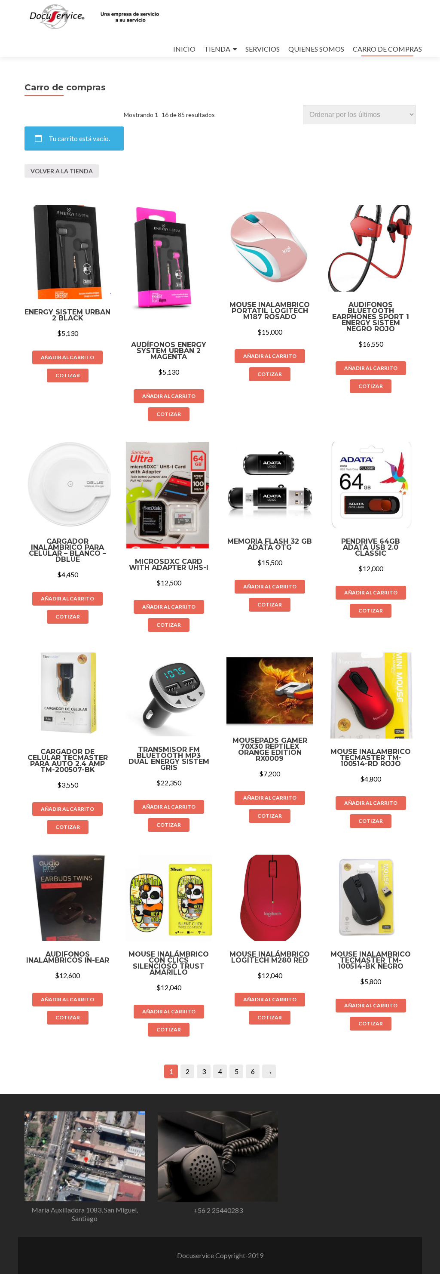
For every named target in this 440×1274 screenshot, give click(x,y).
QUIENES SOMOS (316, 49)
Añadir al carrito (67, 357)
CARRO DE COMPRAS (387, 49)
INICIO (184, 49)
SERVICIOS (262, 49)
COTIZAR (67, 375)
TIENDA (217, 49)
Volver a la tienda (62, 171)
